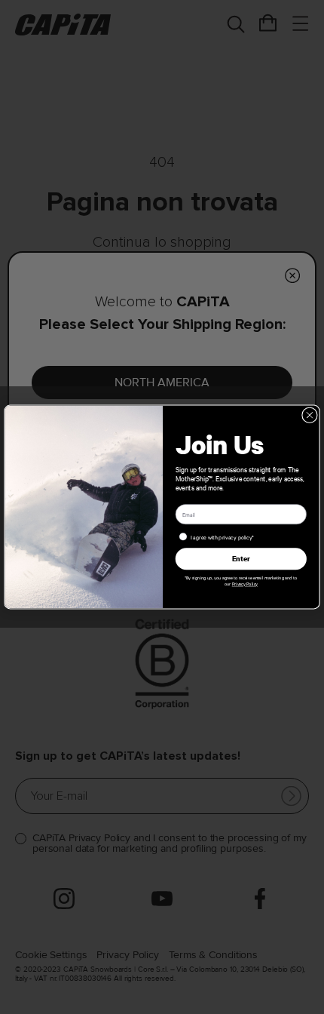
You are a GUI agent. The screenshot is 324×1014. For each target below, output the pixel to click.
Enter (241, 558)
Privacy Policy (245, 584)
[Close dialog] (310, 415)
